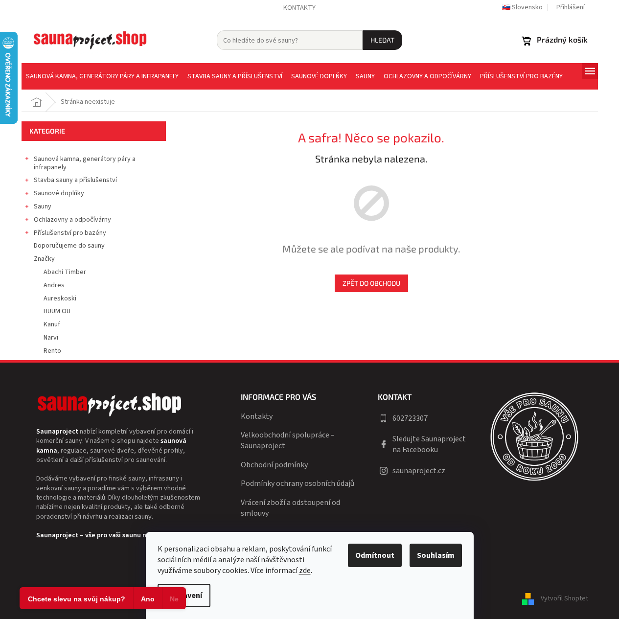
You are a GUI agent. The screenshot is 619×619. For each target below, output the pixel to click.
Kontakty (299, 8)
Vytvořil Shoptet (564, 598)
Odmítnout (374, 555)
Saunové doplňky (59, 193)
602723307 (410, 418)
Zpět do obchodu (371, 283)
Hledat (382, 40)
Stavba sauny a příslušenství (75, 180)
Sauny (42, 206)
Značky (44, 259)
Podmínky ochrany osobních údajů (297, 483)
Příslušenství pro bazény (70, 233)
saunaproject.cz (418, 470)
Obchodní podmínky (274, 464)
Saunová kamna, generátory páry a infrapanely (85, 163)
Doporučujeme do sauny (69, 246)
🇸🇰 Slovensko (522, 7)
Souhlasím (436, 555)
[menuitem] (102, 76)
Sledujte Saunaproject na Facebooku (429, 444)
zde (305, 570)
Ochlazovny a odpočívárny (72, 220)
